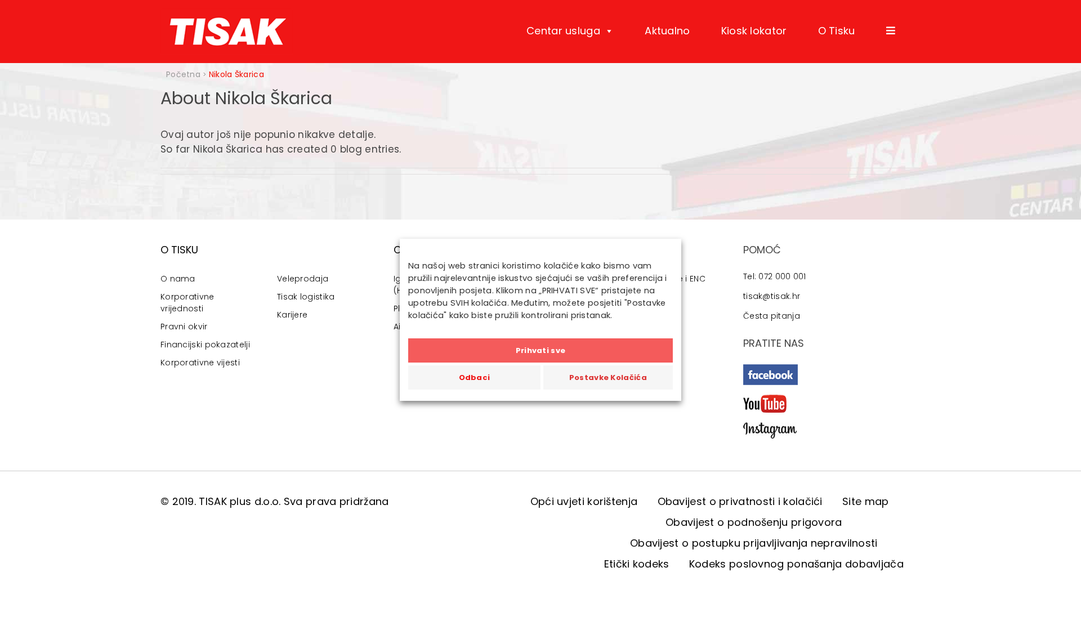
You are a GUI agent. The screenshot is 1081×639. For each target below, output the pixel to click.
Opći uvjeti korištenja (584, 501)
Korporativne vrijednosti (187, 302)
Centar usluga (563, 31)
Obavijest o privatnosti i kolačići (740, 501)
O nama (177, 278)
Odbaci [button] (474, 377)
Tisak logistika (306, 296)
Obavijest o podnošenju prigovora (753, 522)
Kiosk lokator (754, 31)
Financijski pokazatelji (205, 344)
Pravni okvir (184, 326)
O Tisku (836, 31)
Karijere (292, 314)
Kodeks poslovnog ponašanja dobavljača (796, 564)
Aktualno (667, 31)
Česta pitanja (771, 315)
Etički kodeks (636, 564)
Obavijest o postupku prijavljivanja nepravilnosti (754, 543)
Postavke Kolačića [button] (608, 377)
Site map (865, 501)
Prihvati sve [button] (541, 350)
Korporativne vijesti (200, 362)
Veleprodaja (302, 278)
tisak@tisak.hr (771, 296)
